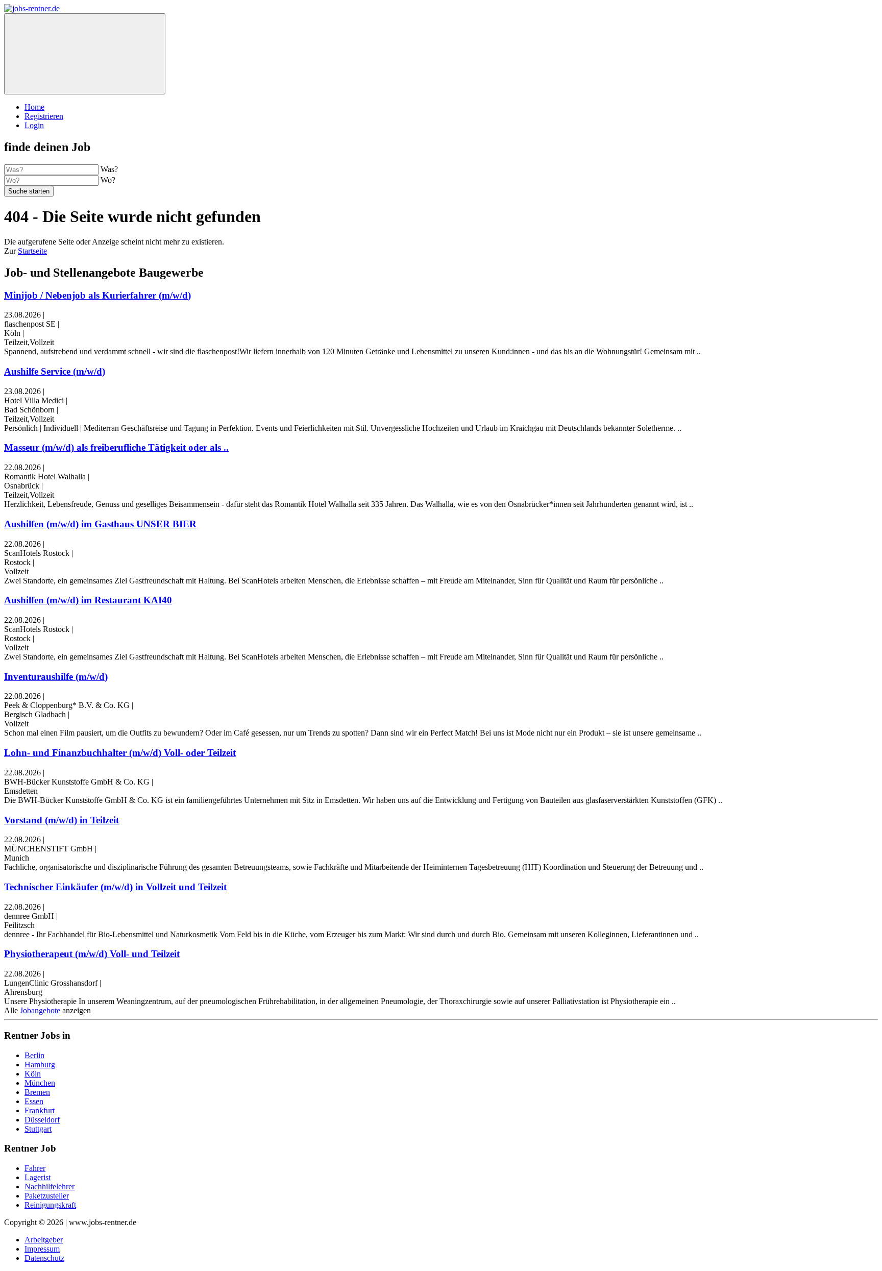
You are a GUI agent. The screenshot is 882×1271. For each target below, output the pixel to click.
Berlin (34, 1055)
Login (34, 125)
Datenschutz (44, 1258)
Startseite (32, 251)
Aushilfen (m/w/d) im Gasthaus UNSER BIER (100, 524)
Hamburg (39, 1064)
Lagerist (37, 1177)
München (39, 1083)
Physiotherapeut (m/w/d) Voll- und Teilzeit (92, 953)
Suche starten (29, 191)
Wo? (108, 180)
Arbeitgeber (43, 1239)
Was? (109, 169)
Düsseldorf (42, 1119)
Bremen (37, 1092)
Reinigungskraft (50, 1205)
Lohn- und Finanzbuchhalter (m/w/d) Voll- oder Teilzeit (120, 752)
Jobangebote (40, 1010)
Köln (32, 1073)
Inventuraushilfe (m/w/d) (56, 676)
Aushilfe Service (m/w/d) (54, 371)
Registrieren (43, 116)
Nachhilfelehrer (49, 1186)
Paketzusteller (46, 1195)
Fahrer (34, 1168)
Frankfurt (39, 1110)
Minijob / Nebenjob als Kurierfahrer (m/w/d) (97, 295)
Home (34, 107)
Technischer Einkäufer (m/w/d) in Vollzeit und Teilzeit (115, 887)
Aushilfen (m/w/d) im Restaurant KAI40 (88, 600)
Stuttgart (38, 1129)
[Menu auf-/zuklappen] (84, 53)
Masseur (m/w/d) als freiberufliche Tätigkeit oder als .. (116, 447)
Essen (33, 1101)
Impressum (42, 1248)
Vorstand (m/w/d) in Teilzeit (61, 820)
